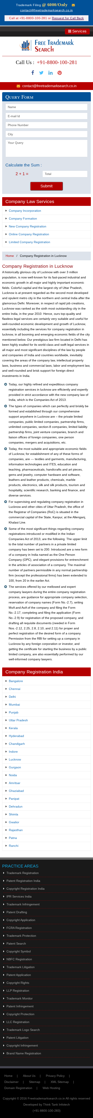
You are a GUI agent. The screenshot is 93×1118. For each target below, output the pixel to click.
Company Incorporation (25, 210)
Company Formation (23, 218)
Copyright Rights (17, 982)
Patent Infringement (20, 1006)
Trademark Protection (21, 935)
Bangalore (16, 681)
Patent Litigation (17, 1037)
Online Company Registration (29, 234)
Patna (13, 838)
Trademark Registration (22, 873)
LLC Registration (17, 1022)
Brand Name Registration (23, 1053)
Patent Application (18, 975)
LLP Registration (17, 990)
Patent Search (16, 943)
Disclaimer (11, 1082)
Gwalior (14, 822)
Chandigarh (17, 743)
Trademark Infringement (23, 904)
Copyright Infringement (22, 1045)
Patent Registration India (23, 881)
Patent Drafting (16, 912)
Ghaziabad (16, 791)
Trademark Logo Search (23, 1030)
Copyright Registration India (25, 888)
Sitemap (34, 1082)
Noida (13, 775)
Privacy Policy (55, 1075)
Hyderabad (16, 736)
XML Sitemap (60, 1082)
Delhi (12, 696)
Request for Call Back (68, 18)
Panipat (14, 798)
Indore (13, 751)
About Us (29, 1075)
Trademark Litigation (20, 967)
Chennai (14, 689)
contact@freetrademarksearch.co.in (46, 10)
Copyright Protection (20, 1014)
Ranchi (13, 845)
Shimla (13, 814)
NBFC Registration (19, 959)
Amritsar (14, 783)
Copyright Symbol (18, 951)
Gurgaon (15, 767)
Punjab (13, 712)
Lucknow (15, 759)
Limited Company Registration (29, 242)
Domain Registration (18, 1088)
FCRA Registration (19, 928)
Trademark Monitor (19, 998)
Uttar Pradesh (18, 720)
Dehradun (15, 806)
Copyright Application (20, 920)
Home (10, 255)
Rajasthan (16, 830)
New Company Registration (27, 226)
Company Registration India (34, 671)
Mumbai (14, 704)
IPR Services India (19, 896)
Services (79, 31)
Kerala (13, 728)
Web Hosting (51, 1088)
